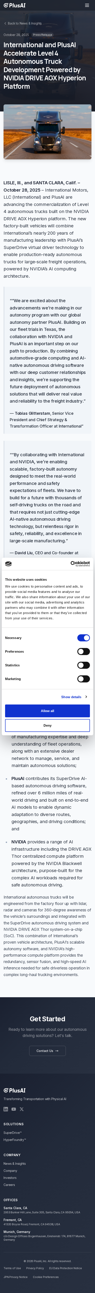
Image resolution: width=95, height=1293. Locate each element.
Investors (10, 1178)
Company (10, 1170)
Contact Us (44, 1051)
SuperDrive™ (13, 1133)
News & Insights (15, 1163)
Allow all (47, 711)
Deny (47, 725)
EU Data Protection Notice (65, 1268)
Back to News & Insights (25, 23)
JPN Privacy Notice (16, 1277)
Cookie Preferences (46, 1277)
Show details (71, 697)
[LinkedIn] (6, 1109)
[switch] (83, 651)
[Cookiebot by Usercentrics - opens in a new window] (70, 564)
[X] (21, 1109)
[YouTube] (13, 1109)
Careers (9, 1185)
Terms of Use (12, 1268)
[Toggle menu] (87, 5)
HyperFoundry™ (15, 1140)
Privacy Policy (35, 1268)
